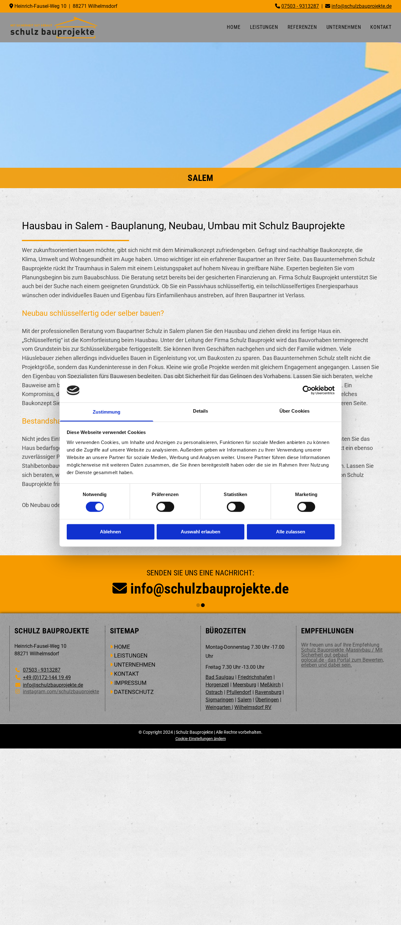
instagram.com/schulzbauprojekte (61, 692)
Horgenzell (217, 685)
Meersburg (244, 685)
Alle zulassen (290, 531)
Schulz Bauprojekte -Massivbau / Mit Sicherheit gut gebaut (342, 652)
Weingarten (219, 707)
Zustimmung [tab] (107, 412)
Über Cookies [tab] (294, 411)
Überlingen (267, 700)
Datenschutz (134, 692)
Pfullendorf (239, 692)
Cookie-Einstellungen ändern (200, 738)
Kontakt (381, 27)
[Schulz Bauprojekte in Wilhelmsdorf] (53, 27)
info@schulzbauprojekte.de (209, 588)
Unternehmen (343, 27)
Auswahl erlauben (200, 531)
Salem (244, 700)
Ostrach (214, 692)
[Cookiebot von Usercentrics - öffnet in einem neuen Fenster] (307, 390)
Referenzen (302, 27)
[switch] (165, 507)
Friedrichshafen (255, 677)
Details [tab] (200, 411)
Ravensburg (268, 692)
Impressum (130, 682)
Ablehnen (110, 531)
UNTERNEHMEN (134, 664)
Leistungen (264, 27)
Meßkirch (270, 685)
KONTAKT (126, 673)
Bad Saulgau (220, 677)
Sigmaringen (220, 700)
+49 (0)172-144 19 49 (47, 677)
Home (233, 27)
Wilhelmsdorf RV (252, 707)
